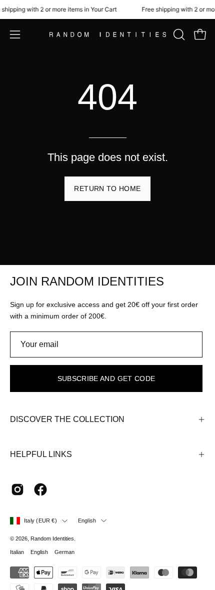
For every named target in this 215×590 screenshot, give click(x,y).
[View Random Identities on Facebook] (40, 489)
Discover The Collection (67, 419)
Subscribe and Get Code (107, 378)
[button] (178, 35)
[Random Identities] (108, 35)
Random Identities (52, 539)
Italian (17, 552)
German (64, 552)
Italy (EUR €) (40, 521)
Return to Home (107, 188)
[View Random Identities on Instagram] (17, 489)
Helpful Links (41, 454)
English (87, 521)
